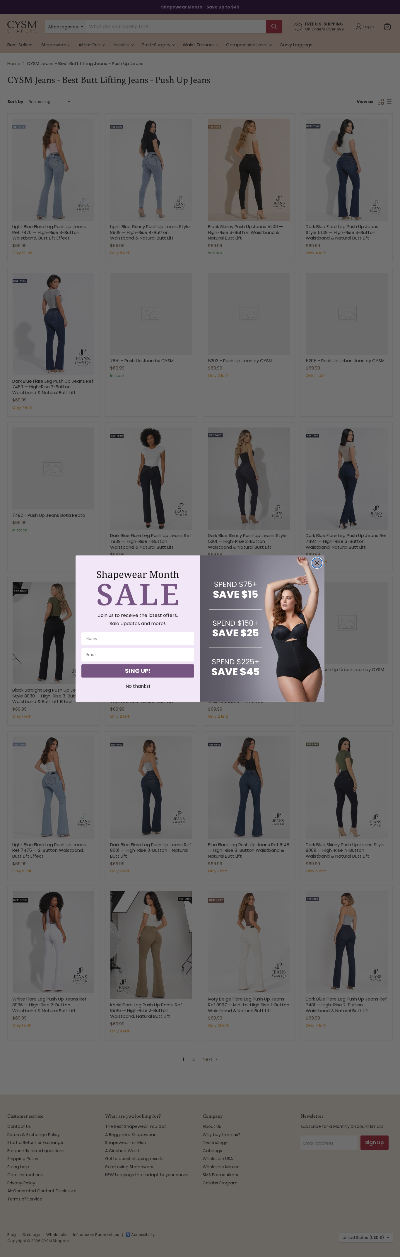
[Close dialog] (317, 563)
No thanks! (138, 686)
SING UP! (138, 671)
